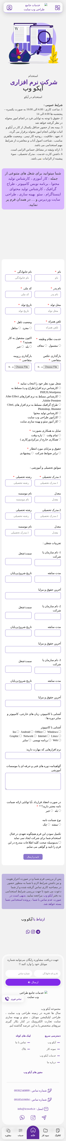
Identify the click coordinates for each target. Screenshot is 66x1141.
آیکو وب (47, 895)
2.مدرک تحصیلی (51, 510)
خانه (33, 1135)
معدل (57, 493)
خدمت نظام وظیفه (49, 339)
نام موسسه (25, 493)
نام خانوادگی (24, 271)
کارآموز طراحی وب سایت (43, 417)
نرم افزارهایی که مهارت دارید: (43, 749)
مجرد (26, 328)
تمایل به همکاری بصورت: (46, 430)
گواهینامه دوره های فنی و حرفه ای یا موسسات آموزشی (33, 768)
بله (27, 346)
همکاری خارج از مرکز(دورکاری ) (39, 439)
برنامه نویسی (40, 740)
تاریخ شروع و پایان (21, 573)
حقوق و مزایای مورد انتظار (45, 448)
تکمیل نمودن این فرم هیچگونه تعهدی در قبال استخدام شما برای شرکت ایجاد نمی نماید (35, 835)
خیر (19, 346)
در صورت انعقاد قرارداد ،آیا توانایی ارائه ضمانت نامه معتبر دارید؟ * (34, 804)
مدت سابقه (54, 573)
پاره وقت (36, 435)
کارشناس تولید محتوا (46, 413)
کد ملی (27, 288)
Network (28, 736)
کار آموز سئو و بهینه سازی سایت (39, 421)
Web (55, 740)
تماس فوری (16, 999)
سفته (55, 824)
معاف (40, 345)
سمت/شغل (25, 553)
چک (45, 824)
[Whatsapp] (28, 932)
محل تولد (55, 304)
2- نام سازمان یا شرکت (51, 608)
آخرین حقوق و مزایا (49, 589)
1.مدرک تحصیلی (51, 476)
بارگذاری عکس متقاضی (52, 358)
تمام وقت (52, 435)
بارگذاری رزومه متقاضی (22, 358)
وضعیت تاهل (24, 322)
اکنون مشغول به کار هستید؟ (20, 340)
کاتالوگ (58, 1135)
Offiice (39, 731)
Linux (54, 736)
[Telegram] (38, 932)
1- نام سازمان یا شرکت (51, 554)
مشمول (53, 345)
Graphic (14, 736)
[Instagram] (33, 932)
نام (59, 271)
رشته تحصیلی (23, 476)
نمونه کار (45, 1135)
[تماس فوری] (7, 999)
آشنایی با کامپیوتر (51, 727)
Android (25, 731)
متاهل (14, 328)
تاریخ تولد (26, 304)
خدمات (20, 1135)
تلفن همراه (54, 321)
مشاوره (8, 1135)
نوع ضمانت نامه (51, 820)
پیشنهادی (25, 453)
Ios (14, 731)
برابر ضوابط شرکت (46, 453)
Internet (42, 736)
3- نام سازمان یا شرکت (51, 662)
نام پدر (57, 288)
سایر (25, 740)
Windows (52, 731)
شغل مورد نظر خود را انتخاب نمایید (40, 383)
